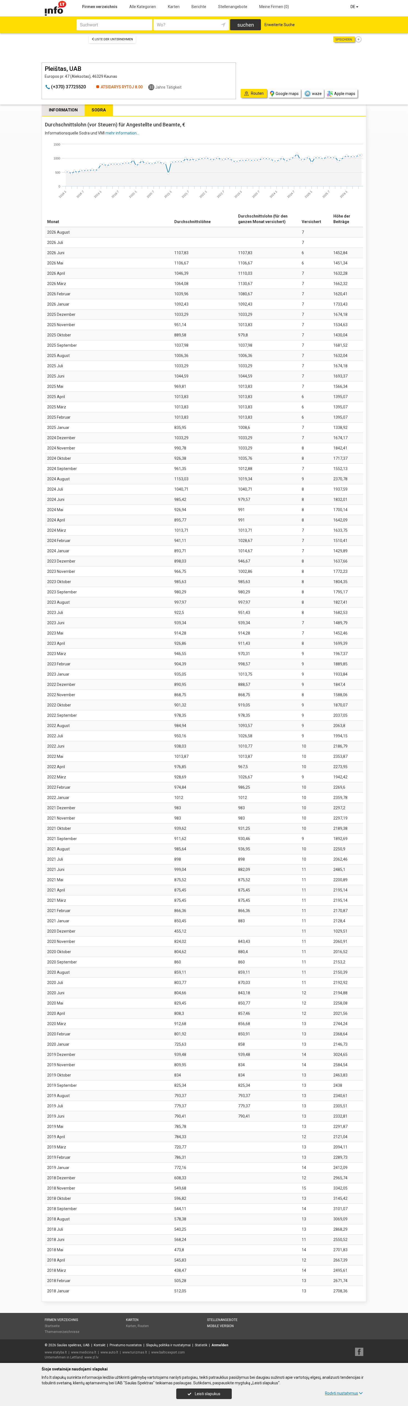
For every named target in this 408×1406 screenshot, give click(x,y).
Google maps (287, 93)
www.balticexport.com (168, 1352)
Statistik (201, 1345)
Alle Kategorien (142, 6)
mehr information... (122, 133)
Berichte (199, 6)
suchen (245, 25)
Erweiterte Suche (280, 25)
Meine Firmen (274, 6)
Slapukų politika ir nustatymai (168, 1345)
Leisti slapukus (207, 1394)
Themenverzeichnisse (62, 1332)
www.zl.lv (91, 1357)
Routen (143, 1326)
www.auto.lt (109, 1352)
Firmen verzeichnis (99, 6)
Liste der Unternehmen (114, 39)
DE (353, 6)
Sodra (99, 110)
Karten (174, 6)
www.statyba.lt (56, 1352)
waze (317, 93)
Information (63, 110)
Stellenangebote (232, 6)
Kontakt (99, 1345)
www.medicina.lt (83, 1352)
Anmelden (219, 1345)
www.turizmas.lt (134, 1352)
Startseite (52, 1326)
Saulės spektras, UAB (73, 1345)
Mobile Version (220, 1326)
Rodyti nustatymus (341, 1393)
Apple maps (344, 93)
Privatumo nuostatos (126, 1345)
